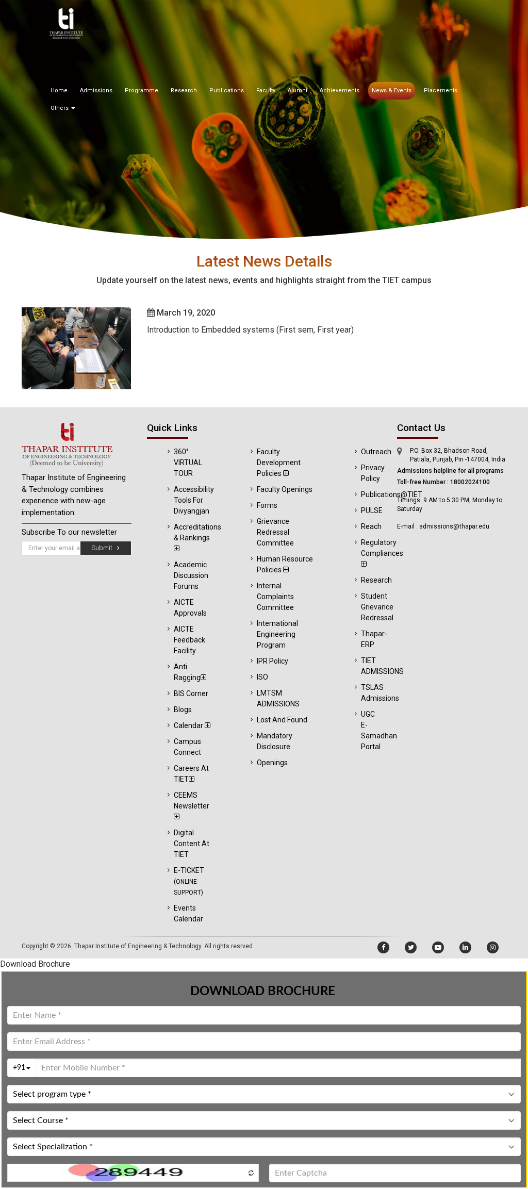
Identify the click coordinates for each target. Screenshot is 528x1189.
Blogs (183, 709)
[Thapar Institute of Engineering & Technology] (76, 445)
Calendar (189, 725)
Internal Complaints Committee (275, 597)
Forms (267, 505)
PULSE (372, 510)
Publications (226, 90)
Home (59, 90)
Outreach (376, 452)
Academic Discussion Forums (191, 575)
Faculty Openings (284, 489)
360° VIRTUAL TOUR (188, 462)
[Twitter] (411, 947)
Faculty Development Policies (279, 462)
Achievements (339, 90)
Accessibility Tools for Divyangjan (194, 500)
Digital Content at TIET (191, 843)
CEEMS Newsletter (191, 800)
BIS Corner (191, 693)
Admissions (96, 90)
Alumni (297, 90)
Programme (141, 90)
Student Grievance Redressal (377, 607)
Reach (371, 526)
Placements (440, 90)
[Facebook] (383, 947)
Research (184, 90)
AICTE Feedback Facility (189, 640)
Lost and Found (282, 720)
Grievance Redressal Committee (275, 532)
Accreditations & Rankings (197, 532)
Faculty (265, 90)
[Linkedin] (465, 947)
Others (60, 108)
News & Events (391, 90)
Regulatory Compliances (382, 547)
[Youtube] (438, 947)
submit (104, 548)
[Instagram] (493, 947)
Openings (272, 762)
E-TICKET (189, 881)
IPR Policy (272, 661)
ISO (262, 677)
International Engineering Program (277, 634)
